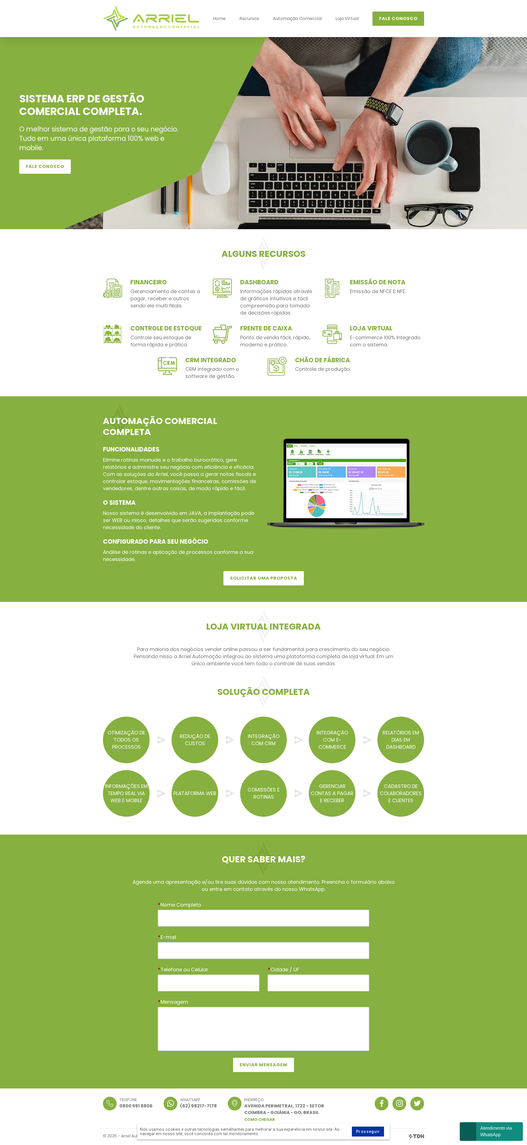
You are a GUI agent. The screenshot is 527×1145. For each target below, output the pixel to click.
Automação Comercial (297, 18)
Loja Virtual (347, 18)
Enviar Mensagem (263, 1065)
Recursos (249, 18)
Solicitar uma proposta (263, 578)
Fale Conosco (398, 18)
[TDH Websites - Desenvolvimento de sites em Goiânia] (416, 1136)
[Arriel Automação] (151, 18)
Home (219, 18)
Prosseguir (368, 1131)
